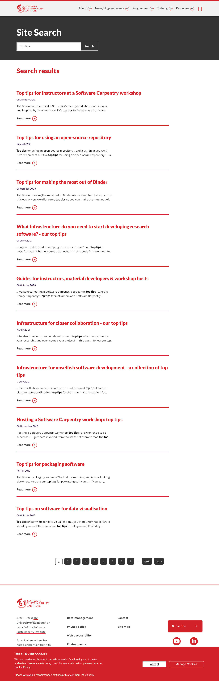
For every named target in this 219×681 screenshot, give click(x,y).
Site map (124, 626)
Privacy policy (76, 626)
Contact (123, 618)
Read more (24, 118)
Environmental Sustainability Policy (81, 647)
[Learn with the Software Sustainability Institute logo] (30, 8)
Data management (80, 618)
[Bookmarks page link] (200, 8)
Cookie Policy (22, 667)
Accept (154, 664)
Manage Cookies (186, 664)
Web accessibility (79, 635)
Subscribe (179, 626)
